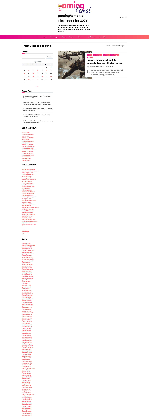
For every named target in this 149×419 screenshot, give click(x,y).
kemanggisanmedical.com (30, 207)
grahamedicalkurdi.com (29, 221)
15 (46, 73)
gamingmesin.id (27, 403)
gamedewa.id (26, 285)
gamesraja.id (26, 262)
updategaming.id (27, 304)
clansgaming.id (27, 339)
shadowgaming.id (28, 259)
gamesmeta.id (26, 349)
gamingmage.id (27, 340)
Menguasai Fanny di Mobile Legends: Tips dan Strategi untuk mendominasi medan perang (104, 63)
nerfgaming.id (26, 344)
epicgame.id (26, 389)
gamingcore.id (26, 406)
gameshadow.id (27, 280)
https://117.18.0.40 (28, 155)
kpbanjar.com (26, 205)
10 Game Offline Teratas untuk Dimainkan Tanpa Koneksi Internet (37, 97)
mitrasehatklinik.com (29, 204)
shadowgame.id (27, 292)
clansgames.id (26, 356)
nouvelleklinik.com (28, 211)
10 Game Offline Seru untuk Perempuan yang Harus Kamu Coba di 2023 (38, 121)
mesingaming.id (27, 411)
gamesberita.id (27, 307)
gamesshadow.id (27, 261)
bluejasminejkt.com (28, 186)
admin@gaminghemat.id (97, 66)
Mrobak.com (26, 188)
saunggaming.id (27, 257)
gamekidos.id (26, 401)
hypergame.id (26, 392)
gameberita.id (26, 319)
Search (25, 52)
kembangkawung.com (29, 197)
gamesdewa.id (26, 266)
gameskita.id (26, 243)
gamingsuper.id (27, 413)
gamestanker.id (27, 399)
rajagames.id (26, 281)
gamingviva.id (26, 415)
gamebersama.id (27, 278)
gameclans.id (26, 373)
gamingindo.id (26, 408)
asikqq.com (25, 132)
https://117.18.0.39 (28, 138)
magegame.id (26, 391)
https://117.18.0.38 (28, 148)
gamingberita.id (27, 295)
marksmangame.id (28, 394)
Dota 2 (64, 37)
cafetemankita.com (28, 192)
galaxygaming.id (27, 299)
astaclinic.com (26, 218)
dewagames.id (26, 271)
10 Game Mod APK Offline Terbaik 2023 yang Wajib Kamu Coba (38, 109)
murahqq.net (26, 143)
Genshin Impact (91, 37)
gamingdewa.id (27, 248)
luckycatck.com (27, 181)
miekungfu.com (27, 190)
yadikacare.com (27, 216)
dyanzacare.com (27, 223)
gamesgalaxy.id (27, 302)
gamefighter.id (27, 377)
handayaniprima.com (29, 178)
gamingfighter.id (27, 347)
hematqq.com (26, 157)
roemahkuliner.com (28, 174)
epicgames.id (26, 365)
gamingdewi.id (27, 247)
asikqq (24, 230)
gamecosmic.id (27, 316)
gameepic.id (26, 382)
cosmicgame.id (27, 325)
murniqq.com (26, 158)
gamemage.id (26, 380)
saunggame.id (26, 290)
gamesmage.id (27, 352)
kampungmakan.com (29, 179)
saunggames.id (27, 273)
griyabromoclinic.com (29, 224)
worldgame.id (26, 330)
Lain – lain (102, 37)
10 (24, 73)
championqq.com (27, 153)
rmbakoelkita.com (28, 183)
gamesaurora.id (27, 300)
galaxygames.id (27, 311)
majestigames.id (27, 276)
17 (24, 76)
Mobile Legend (54, 37)
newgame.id (26, 323)
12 (33, 73)
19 (33, 76)
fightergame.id (27, 387)
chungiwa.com (26, 198)
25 (28, 79)
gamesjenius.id (27, 268)
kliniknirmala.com (28, 209)
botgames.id (26, 359)
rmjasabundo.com (28, 193)
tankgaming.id (27, 397)
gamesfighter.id (27, 351)
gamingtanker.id (27, 345)
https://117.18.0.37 (27, 151)
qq (23, 233)
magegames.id (27, 363)
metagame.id (26, 385)
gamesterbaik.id (27, 269)
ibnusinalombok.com (28, 219)
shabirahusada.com (28, 214)
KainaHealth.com (27, 212)
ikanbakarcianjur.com (29, 200)
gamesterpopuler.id (28, 245)
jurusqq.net (25, 139)
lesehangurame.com (28, 169)
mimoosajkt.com (27, 195)
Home (45, 37)
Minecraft (81, 37)
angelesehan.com (27, 185)
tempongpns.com (27, 172)
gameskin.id (26, 370)
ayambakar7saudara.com (30, 171)
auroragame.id (27, 321)
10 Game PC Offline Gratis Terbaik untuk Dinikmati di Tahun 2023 (36, 115)
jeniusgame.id (26, 332)
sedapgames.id (27, 274)
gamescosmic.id (27, 306)
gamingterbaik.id (27, 254)
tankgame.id (26, 396)
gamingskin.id (26, 335)
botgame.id (26, 384)
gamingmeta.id (27, 342)
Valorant (72, 37)
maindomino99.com (28, 146)
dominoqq (25, 231)
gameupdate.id (27, 318)
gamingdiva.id (26, 410)
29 (46, 79)
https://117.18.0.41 (28, 144)
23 (51, 76)
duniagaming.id (27, 252)
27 (37, 79)
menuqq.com (26, 160)
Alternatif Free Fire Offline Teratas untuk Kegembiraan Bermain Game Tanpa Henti (37, 103)
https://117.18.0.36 (28, 134)
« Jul (36, 87)
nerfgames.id (26, 358)
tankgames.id (26, 366)
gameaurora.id (27, 314)
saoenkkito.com (27, 176)
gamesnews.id (26, 309)
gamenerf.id (26, 371)
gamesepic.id (26, 354)
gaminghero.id (27, 404)
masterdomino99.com (29, 150)
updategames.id (27, 313)
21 (42, 76)
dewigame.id (26, 288)
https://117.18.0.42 (28, 141)
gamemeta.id (26, 375)
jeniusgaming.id (27, 255)
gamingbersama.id (28, 250)
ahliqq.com (25, 136)
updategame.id (27, 326)
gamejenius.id (26, 287)
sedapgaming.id (27, 264)
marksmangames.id (28, 368)
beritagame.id (26, 328)
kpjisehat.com (26, 202)
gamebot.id (26, 378)
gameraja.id (26, 283)
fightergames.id (27, 361)
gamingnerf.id (26, 333)
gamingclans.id (27, 337)
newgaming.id (26, 297)
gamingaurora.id (27, 293)
